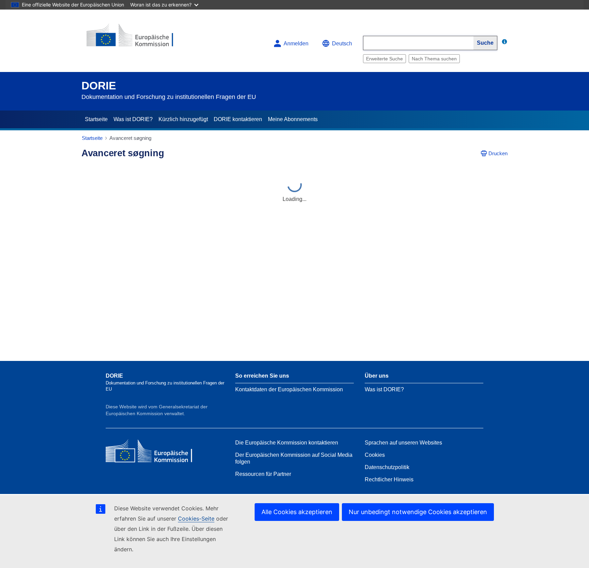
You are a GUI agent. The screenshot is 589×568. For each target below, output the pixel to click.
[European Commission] (131, 38)
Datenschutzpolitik (387, 467)
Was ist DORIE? (133, 119)
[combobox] (418, 43)
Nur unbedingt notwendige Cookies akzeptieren (418, 511)
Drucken (498, 153)
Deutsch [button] (342, 43)
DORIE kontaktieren (238, 119)
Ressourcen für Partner (263, 474)
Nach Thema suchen (434, 58)
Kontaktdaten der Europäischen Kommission (289, 389)
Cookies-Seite (196, 518)
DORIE (98, 85)
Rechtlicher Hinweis (389, 479)
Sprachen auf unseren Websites (403, 443)
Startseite (96, 119)
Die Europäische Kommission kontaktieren (286, 443)
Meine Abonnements (293, 119)
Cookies (375, 455)
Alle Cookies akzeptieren (296, 511)
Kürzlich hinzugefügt (183, 119)
